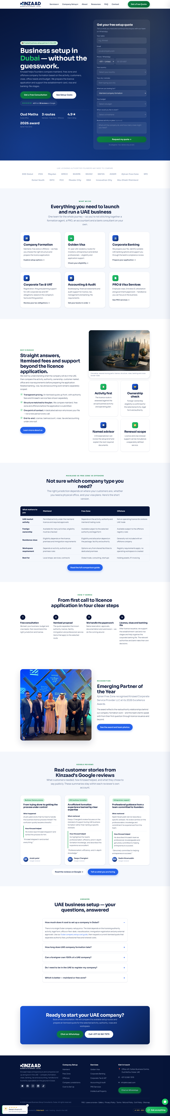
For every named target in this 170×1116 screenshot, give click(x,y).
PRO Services (95, 1087)
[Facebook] (28, 1086)
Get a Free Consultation (35, 95)
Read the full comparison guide (85, 567)
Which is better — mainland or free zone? (65, 978)
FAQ (106, 4)
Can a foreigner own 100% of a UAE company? (68, 957)
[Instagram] (33, 1086)
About (85, 4)
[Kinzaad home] (30, 4)
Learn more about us (32, 430)
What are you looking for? (106, 88)
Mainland (66, 1069)
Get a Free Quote (139, 4)
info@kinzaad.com (128, 1082)
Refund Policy (127, 1102)
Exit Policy (138, 1102)
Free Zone (67, 1073)
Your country (101, 67)
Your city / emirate (103, 78)
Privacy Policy (110, 1102)
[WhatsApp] (22, 1086)
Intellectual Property (98, 1091)
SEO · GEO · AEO (142, 1110)
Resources (96, 4)
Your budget (101, 99)
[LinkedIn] (38, 1086)
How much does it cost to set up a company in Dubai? (72, 922)
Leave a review (91, 1102)
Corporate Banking (97, 1073)
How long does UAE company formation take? (68, 947)
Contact (115, 4)
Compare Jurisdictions (71, 1082)
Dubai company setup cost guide (74, 934)
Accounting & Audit (98, 1082)
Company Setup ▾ (70, 4)
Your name (101, 36)
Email (99, 46)
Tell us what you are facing (103, 872)
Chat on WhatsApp (70, 1034)
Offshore (66, 1078)
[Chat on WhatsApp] (165, 1102)
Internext (40, 1110)
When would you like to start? (107, 110)
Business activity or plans (109, 120)
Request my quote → (121, 139)
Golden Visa (95, 1069)
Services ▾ (54, 4)
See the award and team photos (115, 727)
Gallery (101, 1102)
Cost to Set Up (68, 1087)
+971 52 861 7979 (127, 1077)
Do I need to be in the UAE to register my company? (71, 967)
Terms (118, 1102)
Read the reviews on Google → (69, 872)
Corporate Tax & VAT (98, 1078)
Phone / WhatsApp (103, 57)
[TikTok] (43, 1086)
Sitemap (146, 1102)
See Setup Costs (64, 95)
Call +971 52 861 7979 (99, 1034)
